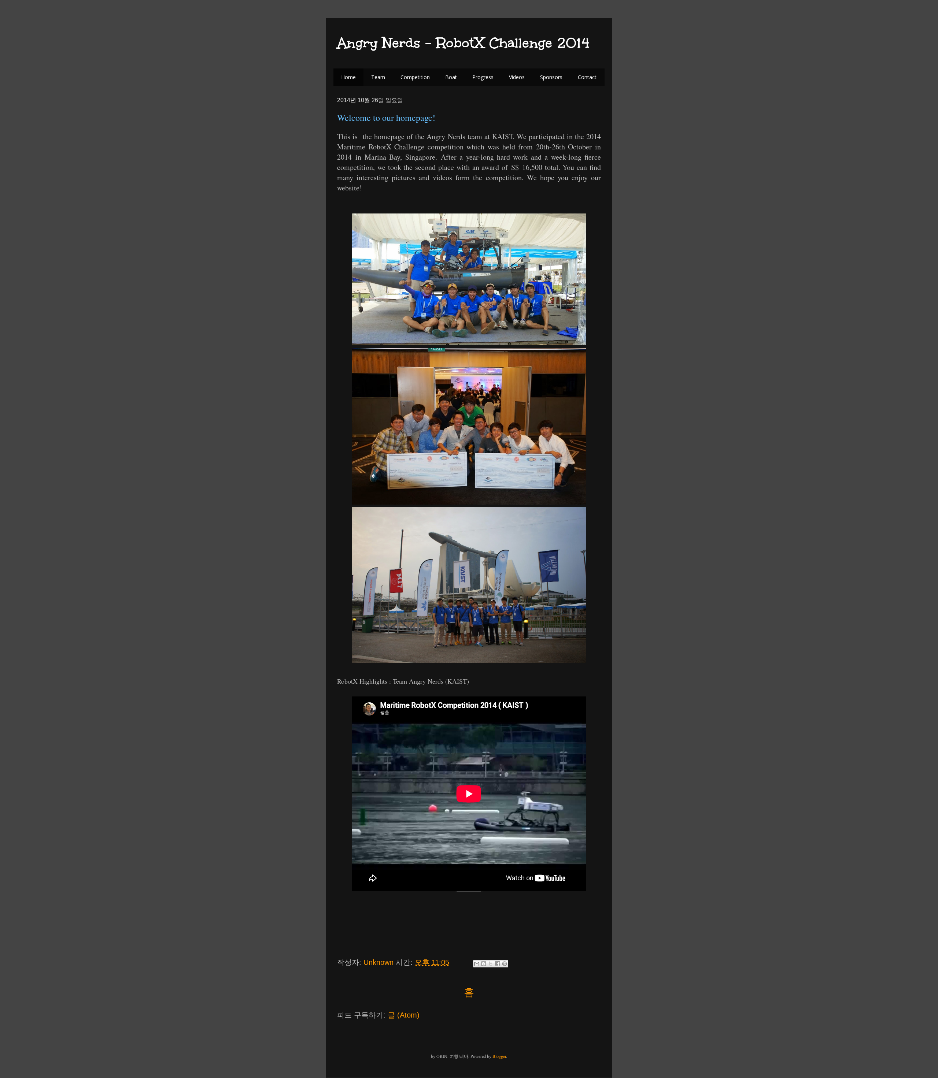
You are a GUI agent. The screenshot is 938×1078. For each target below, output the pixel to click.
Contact (587, 77)
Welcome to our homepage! (386, 117)
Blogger (499, 1056)
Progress (483, 77)
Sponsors (551, 77)
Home (348, 77)
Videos (517, 77)
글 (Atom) (404, 1015)
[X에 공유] (490, 963)
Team (378, 77)
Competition (415, 77)
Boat (451, 77)
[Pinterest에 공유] (504, 963)
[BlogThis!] (483, 963)
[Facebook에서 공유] (497, 963)
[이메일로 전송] (476, 963)
